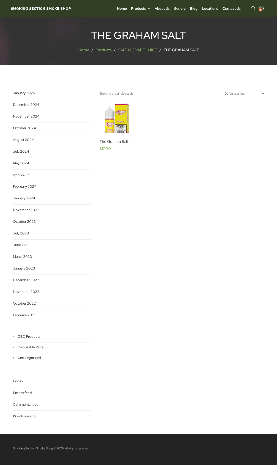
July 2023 (21, 233)
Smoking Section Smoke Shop (41, 8)
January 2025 (24, 93)
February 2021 (24, 315)
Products (103, 49)
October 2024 (24, 128)
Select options (117, 122)
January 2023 (24, 268)
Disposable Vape (30, 347)
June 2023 (22, 245)
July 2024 (21, 151)
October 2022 (24, 303)
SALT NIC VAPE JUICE (137, 49)
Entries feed (22, 393)
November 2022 (26, 291)
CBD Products (29, 336)
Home (83, 49)
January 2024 (24, 198)
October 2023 (24, 221)
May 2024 (21, 163)
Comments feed (26, 404)
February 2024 (24, 186)
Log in (18, 381)
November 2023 (26, 210)
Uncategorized (29, 357)
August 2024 (23, 139)
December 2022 (26, 280)
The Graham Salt (114, 141)
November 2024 (26, 116)
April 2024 (21, 175)
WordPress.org (24, 416)
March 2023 (22, 256)
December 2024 (26, 104)
